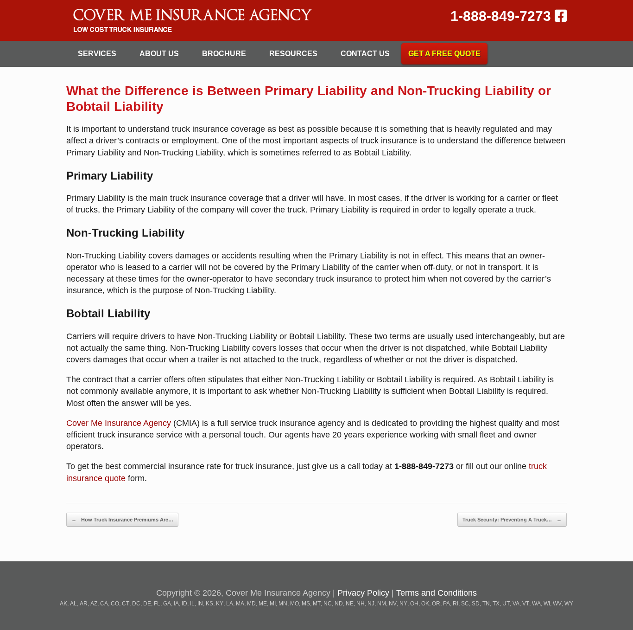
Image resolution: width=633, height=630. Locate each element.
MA (240, 603)
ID (184, 603)
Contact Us (365, 54)
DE (147, 603)
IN (200, 603)
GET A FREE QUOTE (444, 54)
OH (414, 603)
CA (104, 603)
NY (403, 603)
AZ (93, 603)
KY (219, 603)
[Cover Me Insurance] (191, 20)
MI (273, 603)
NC (327, 603)
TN (486, 603)
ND (339, 603)
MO (294, 603)
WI (547, 603)
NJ (370, 603)
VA (516, 603)
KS (209, 603)
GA (167, 603)
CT (125, 603)
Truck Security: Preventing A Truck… (512, 519)
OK (425, 603)
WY (568, 603)
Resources (293, 54)
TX (496, 603)
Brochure (224, 54)
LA (229, 603)
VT (525, 603)
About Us (159, 54)
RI (455, 603)
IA (176, 603)
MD (251, 603)
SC (465, 603)
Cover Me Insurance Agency (118, 423)
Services (97, 54)
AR (84, 603)
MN (283, 603)
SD (476, 603)
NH (360, 603)
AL (73, 603)
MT (317, 603)
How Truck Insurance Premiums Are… (122, 519)
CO (115, 603)
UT (506, 603)
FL (157, 603)
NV (393, 603)
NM (381, 603)
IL (192, 603)
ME (263, 603)
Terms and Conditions (436, 593)
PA (446, 603)
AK (63, 603)
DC (136, 603)
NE (350, 603)
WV (557, 603)
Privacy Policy (363, 593)
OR (436, 603)
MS (306, 603)
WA (536, 603)
